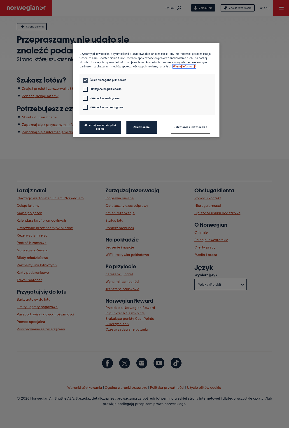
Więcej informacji (184, 66)
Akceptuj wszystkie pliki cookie (100, 127)
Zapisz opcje (141, 127)
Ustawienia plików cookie (190, 127)
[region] (146, 90)
